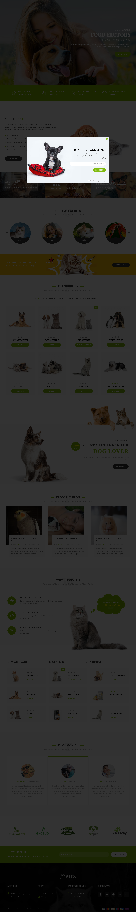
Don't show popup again (98, 181)
